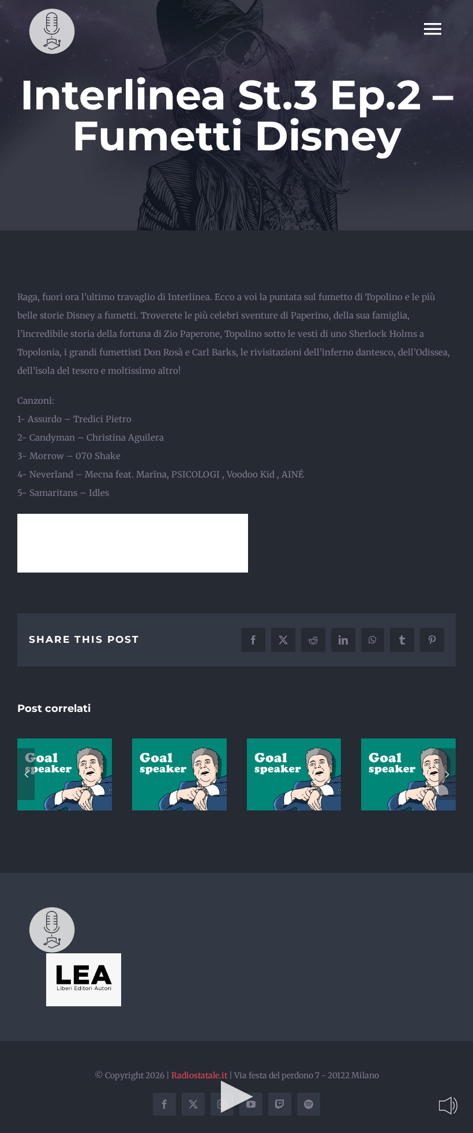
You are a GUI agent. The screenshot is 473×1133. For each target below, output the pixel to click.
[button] (26, 774)
